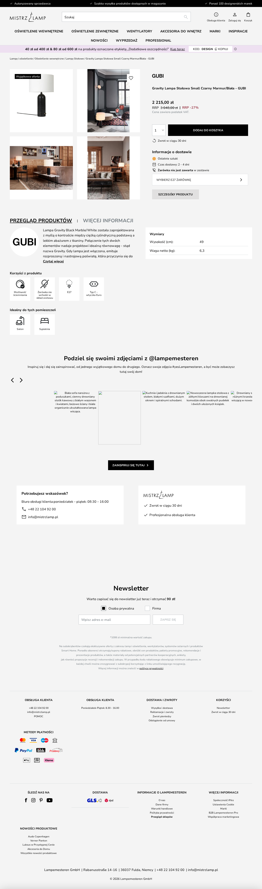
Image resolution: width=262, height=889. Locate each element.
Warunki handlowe (162, 808)
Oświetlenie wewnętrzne (49, 58)
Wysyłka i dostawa (162, 707)
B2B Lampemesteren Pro (223, 812)
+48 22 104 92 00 (42, 509)
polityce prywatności (151, 668)
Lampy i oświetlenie (21, 58)
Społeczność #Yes (223, 800)
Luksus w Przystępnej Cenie (39, 844)
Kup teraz (177, 49)
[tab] (44, 220)
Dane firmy (162, 804)
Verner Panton (38, 840)
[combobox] (126, 17)
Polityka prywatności (162, 812)
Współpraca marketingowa (223, 816)
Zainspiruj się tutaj (128, 465)
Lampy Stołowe (75, 58)
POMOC (38, 716)
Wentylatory (139, 31)
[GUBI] (172, 75)
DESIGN (210, 49)
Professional (158, 40)
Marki (223, 808)
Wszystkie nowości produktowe (38, 853)
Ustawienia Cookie (223, 804)
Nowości (99, 40)
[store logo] (28, 17)
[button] (41, 167)
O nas (162, 800)
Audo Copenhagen (38, 836)
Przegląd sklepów (162, 816)
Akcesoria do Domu (38, 848)
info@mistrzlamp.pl (43, 517)
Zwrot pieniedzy (162, 716)
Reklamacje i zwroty (162, 711)
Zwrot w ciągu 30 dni (223, 711)
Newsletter (223, 707)
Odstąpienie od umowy (162, 720)
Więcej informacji (108, 220)
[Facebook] (26, 800)
